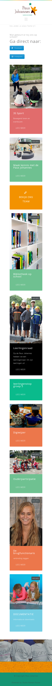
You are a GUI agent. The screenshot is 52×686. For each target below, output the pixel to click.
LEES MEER (20, 128)
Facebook (18, 48)
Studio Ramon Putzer (31, 683)
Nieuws (35, 69)
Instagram (18, 56)
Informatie (34, 217)
